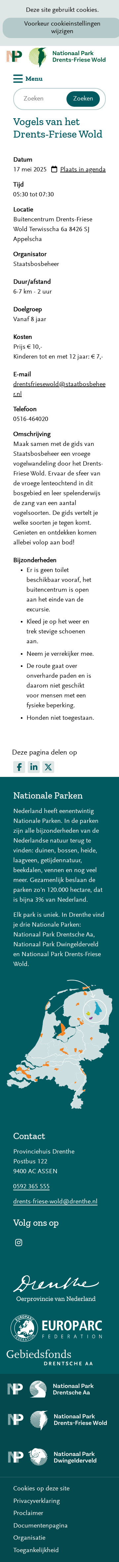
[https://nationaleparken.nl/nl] (59, 1107)
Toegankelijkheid (36, 1550)
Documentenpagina (40, 1526)
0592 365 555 (31, 1186)
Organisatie (29, 1538)
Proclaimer (28, 1513)
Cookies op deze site (41, 1488)
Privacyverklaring (36, 1501)
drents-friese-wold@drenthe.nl (55, 1202)
